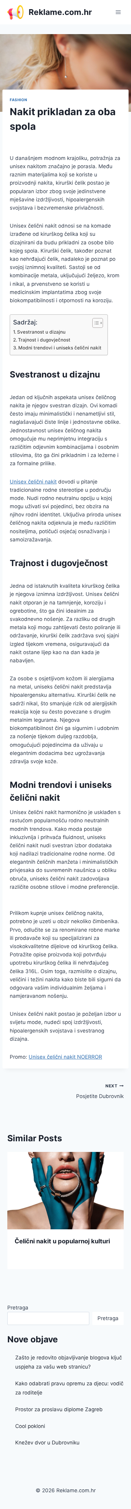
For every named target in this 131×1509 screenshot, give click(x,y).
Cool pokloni (30, 1426)
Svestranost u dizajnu (41, 332)
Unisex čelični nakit (33, 482)
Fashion (18, 99)
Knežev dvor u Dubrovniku (47, 1443)
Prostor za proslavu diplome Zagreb (59, 1409)
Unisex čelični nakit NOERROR (65, 1057)
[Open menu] (118, 12)
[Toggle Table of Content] (94, 323)
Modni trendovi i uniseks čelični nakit (59, 348)
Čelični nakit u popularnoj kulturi (62, 1241)
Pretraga (17, 1308)
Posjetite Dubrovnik (100, 1091)
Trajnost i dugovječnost (44, 340)
